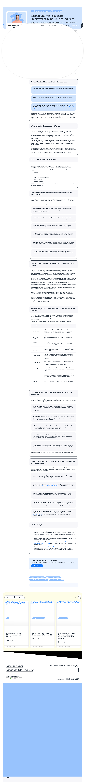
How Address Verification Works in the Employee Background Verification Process (66, 635)
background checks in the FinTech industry (50, 546)
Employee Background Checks (43, 11)
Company (42, 25)
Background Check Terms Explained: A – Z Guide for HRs (42, 634)
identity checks (66, 541)
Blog (32, 11)
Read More (9, 640)
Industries (54, 25)
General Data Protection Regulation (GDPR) (39, 579)
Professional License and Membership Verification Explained (14, 634)
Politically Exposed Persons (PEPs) (56, 579)
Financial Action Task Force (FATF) (53, 577)
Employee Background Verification (37, 577)
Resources (66, 25)
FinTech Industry (57, 11)
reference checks (46, 543)
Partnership (60, 25)
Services (48, 25)
